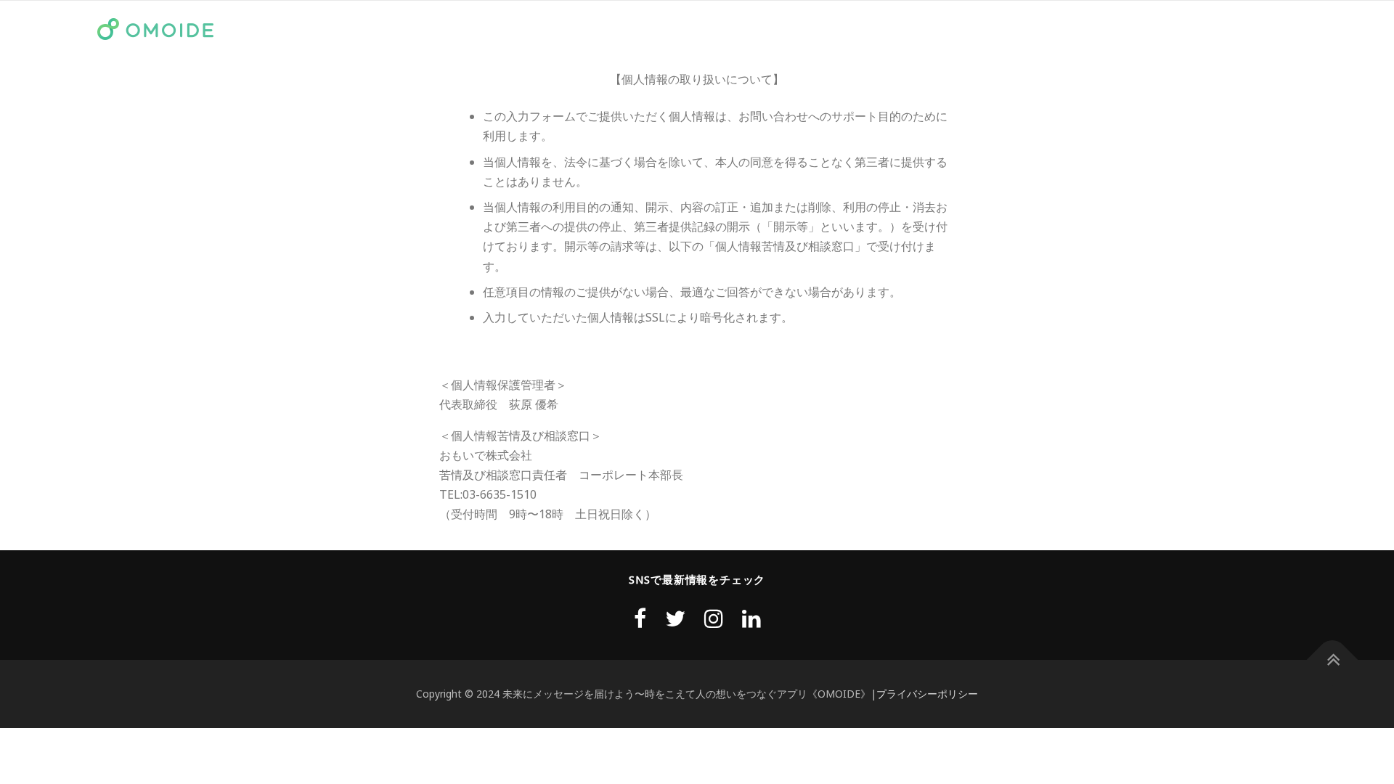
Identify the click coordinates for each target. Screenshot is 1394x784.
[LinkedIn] (751, 618)
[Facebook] (640, 618)
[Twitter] (675, 618)
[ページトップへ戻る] (1332, 660)
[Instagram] (713, 618)
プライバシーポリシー (927, 694)
